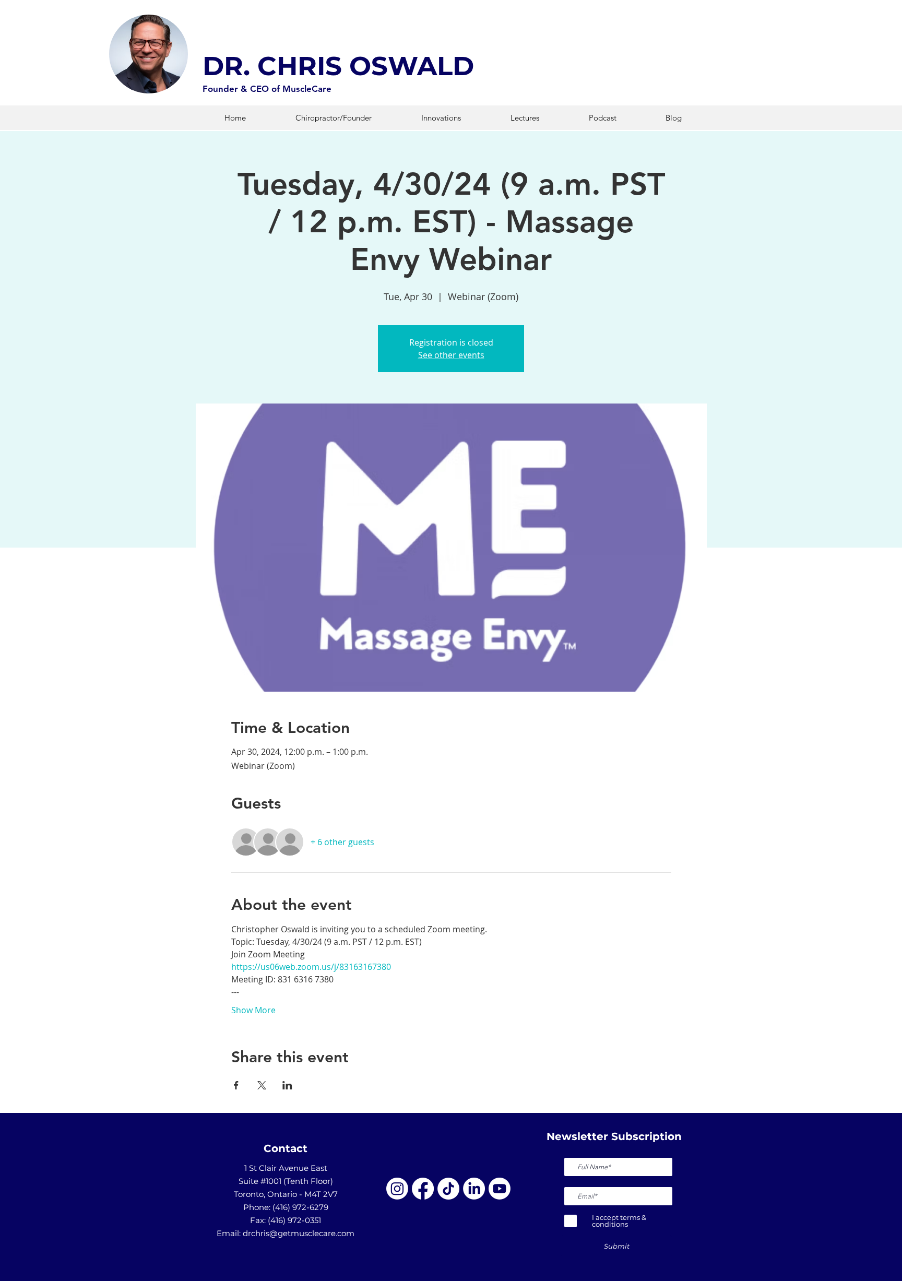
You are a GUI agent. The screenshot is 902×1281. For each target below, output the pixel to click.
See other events (451, 355)
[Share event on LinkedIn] (287, 1085)
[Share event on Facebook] (236, 1085)
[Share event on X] (262, 1085)
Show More (253, 1010)
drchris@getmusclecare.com (298, 1233)
